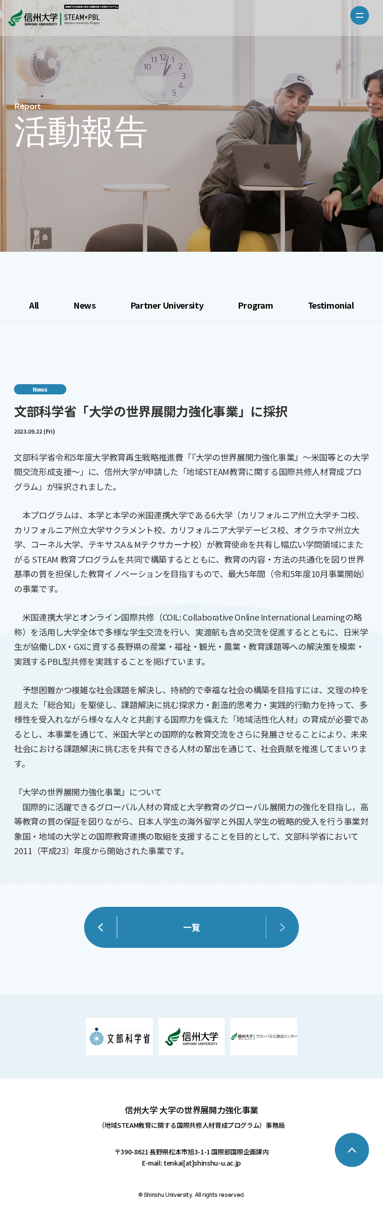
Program (255, 305)
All (34, 305)
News (84, 305)
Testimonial (331, 305)
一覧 (191, 927)
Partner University (167, 305)
